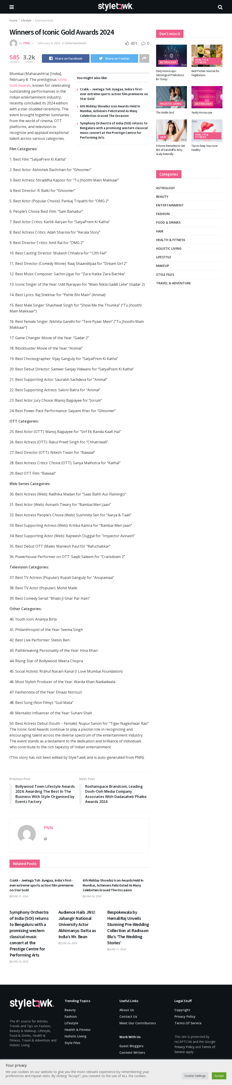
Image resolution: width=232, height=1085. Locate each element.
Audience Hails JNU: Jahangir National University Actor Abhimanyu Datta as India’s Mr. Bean (77, 924)
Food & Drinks (168, 222)
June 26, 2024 (93, 896)
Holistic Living (171, 103)
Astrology (168, 62)
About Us (126, 1010)
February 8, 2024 (49, 43)
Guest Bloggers (131, 1046)
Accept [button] (219, 1076)
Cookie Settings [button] (195, 1076)
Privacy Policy (185, 1016)
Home (13, 20)
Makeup (162, 265)
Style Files (165, 274)
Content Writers (132, 1052)
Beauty (162, 196)
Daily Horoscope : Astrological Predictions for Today (170, 75)
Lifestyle (26, 20)
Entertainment (44, 20)
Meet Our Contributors (137, 1023)
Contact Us (128, 1016)
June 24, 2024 (68, 943)
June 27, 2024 (20, 896)
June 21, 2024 (117, 949)
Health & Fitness (202, 61)
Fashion (163, 214)
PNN (26, 43)
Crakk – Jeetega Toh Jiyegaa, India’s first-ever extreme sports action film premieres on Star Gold (114, 94)
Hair (163, 137)
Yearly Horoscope (201, 112)
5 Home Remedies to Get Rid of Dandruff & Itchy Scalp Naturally (170, 150)
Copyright (182, 1010)
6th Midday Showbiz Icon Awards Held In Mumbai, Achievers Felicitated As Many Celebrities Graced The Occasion (110, 111)
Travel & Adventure (173, 283)
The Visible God (165, 112)
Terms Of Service (187, 1023)
